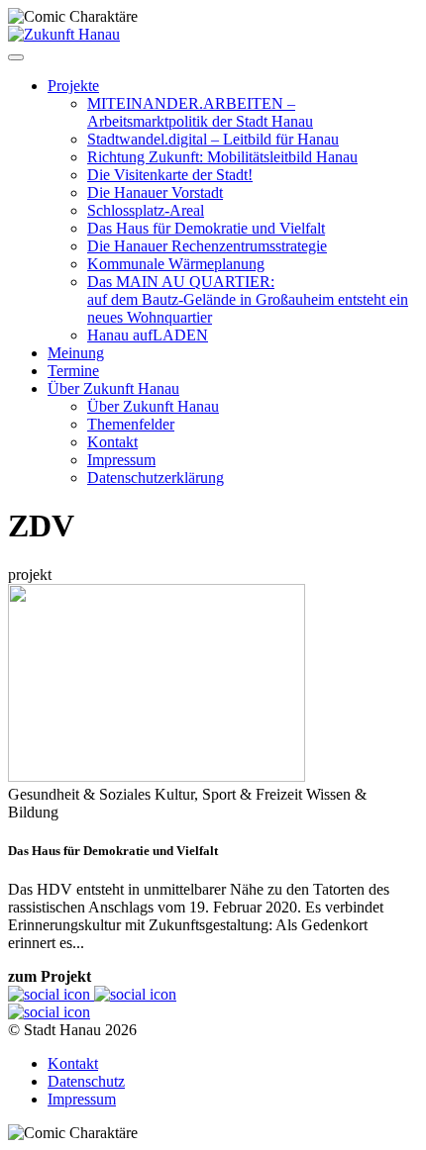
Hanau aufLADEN (147, 335)
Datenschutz (86, 1081)
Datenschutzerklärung (155, 477)
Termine (73, 370)
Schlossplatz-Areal (145, 210)
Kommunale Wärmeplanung (176, 263)
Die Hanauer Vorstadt (155, 192)
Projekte (73, 85)
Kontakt (112, 441)
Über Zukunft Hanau (113, 388)
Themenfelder (130, 424)
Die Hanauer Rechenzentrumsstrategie (207, 246)
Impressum (121, 459)
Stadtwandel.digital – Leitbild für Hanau (213, 139)
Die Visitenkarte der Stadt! (170, 174)
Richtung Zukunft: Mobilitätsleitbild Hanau (222, 156)
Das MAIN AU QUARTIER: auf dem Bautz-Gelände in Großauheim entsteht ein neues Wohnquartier (247, 299)
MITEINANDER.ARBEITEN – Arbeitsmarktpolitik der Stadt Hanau (200, 112)
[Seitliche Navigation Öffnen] (16, 57)
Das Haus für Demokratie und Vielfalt (206, 228)
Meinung (76, 352)
